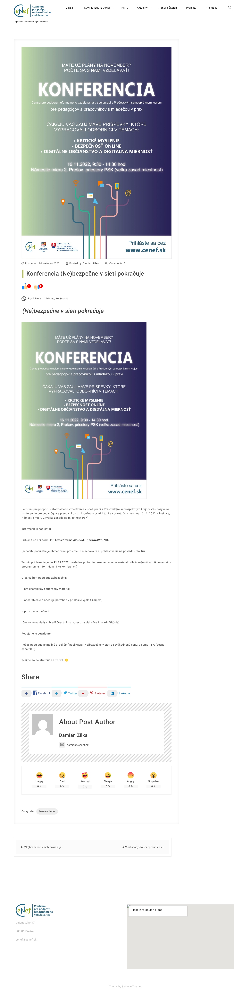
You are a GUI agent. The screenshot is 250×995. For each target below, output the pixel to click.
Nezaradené (47, 811)
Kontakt (212, 7)
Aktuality (142, 7)
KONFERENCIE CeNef (97, 7)
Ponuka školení (168, 7)
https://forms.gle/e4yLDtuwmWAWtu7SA (82, 540)
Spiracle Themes (132, 986)
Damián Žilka (91, 263)
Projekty (191, 7)
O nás (70, 7)
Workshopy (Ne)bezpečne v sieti (144, 847)
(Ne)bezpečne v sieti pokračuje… (43, 847)
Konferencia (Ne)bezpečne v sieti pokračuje (85, 273)
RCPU (124, 7)
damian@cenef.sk (78, 744)
